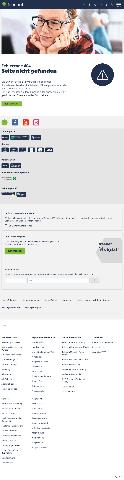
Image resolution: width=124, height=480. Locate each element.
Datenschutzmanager (11, 435)
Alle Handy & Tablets (11, 342)
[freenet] (112, 4)
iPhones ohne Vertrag (11, 354)
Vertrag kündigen (33, 307)
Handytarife (37, 342)
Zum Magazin (15, 250)
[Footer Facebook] (15, 122)
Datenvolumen (38, 386)
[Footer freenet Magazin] (5, 122)
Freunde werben (9, 440)
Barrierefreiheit (50, 300)
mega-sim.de (37, 442)
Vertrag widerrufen (11, 307)
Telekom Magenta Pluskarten (75, 359)
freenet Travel (38, 381)
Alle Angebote (38, 391)
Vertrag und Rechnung (12, 403)
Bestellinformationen (11, 408)
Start (4, 325)
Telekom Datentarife (71, 364)
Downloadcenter (9, 430)
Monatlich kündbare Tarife (43, 352)
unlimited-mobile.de (41, 428)
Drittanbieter (7, 462)
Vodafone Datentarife (71, 374)
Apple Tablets (8, 383)
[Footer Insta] (36, 122)
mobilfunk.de (38, 437)
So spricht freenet (40, 447)
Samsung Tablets (9, 388)
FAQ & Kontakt (8, 413)
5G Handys (6, 369)
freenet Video (98, 347)
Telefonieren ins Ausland (12, 425)
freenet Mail (37, 403)
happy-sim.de (38, 432)
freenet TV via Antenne (102, 342)
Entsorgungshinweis (11, 445)
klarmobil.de (37, 408)
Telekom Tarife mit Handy (73, 342)
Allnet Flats (37, 356)
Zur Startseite (11, 103)
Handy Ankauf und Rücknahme (10, 451)
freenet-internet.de (40, 423)
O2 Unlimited (68, 386)
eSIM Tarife (37, 371)
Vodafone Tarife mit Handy (74, 369)
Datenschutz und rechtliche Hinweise (93, 300)
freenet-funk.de (39, 413)
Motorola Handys (9, 364)
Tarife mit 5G (37, 366)
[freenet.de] (13, 4)
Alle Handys (7, 374)
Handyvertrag (38, 347)
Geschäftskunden (9, 300)
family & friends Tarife (41, 376)
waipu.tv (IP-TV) (99, 352)
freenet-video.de (39, 418)
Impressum (67, 300)
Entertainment (8, 457)
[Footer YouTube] (26, 122)
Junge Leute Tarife (40, 361)
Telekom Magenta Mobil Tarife (75, 347)
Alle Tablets (7, 379)
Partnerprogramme (30, 300)
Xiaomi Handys (8, 359)
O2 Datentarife (68, 391)
